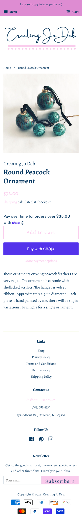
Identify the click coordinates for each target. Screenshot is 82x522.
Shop (41, 350)
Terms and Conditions (41, 363)
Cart (75, 12)
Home (7, 68)
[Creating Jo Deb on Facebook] (31, 440)
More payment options (41, 260)
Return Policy (41, 370)
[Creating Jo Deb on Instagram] (50, 440)
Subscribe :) (60, 481)
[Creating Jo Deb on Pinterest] (41, 440)
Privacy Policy (41, 357)
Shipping (10, 202)
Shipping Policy (41, 376)
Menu (13, 12)
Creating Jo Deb (53, 494)
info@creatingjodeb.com (41, 399)
